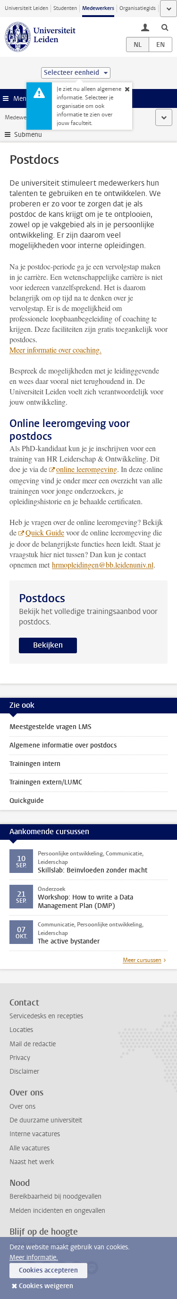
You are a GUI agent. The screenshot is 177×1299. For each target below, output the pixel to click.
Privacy (19, 1057)
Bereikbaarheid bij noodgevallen (55, 1196)
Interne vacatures (34, 1134)
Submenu (28, 134)
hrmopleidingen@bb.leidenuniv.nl (102, 564)
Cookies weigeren (46, 1285)
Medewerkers (98, 8)
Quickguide (26, 800)
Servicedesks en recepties (46, 1016)
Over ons (22, 1106)
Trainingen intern (34, 763)
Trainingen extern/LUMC (45, 782)
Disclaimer (24, 1071)
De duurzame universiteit (45, 1120)
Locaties (21, 1029)
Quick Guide (44, 532)
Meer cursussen (142, 960)
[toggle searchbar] (164, 27)
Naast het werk (31, 1161)
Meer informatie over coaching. (55, 350)
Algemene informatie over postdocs (63, 745)
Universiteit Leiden (26, 8)
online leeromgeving (86, 469)
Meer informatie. (33, 1257)
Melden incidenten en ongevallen (57, 1210)
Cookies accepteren (48, 1270)
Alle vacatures (29, 1148)
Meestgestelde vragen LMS (50, 726)
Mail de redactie (32, 1044)
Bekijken (48, 645)
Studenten (65, 8)
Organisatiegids (137, 8)
